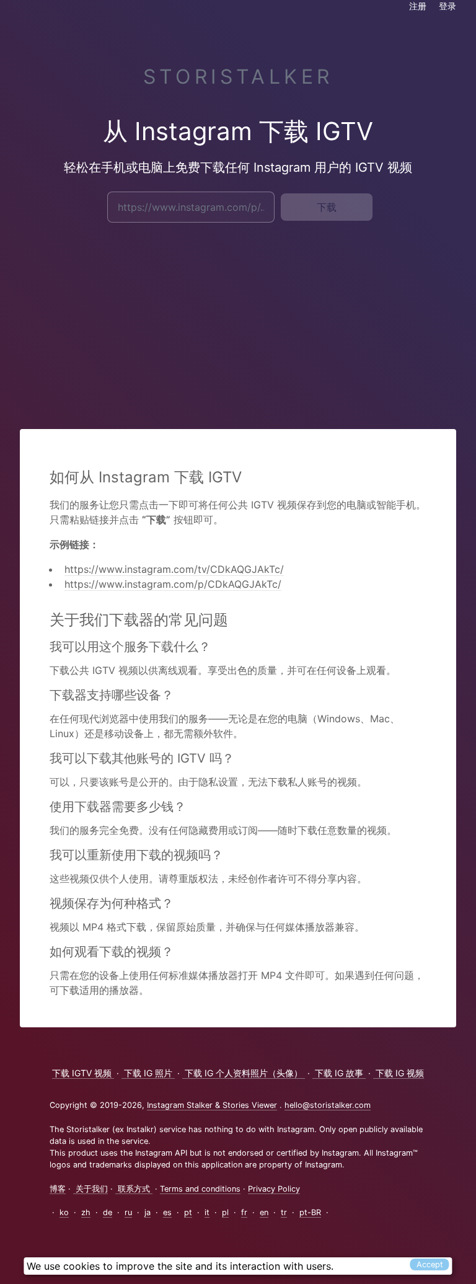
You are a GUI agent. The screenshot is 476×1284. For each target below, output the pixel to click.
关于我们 (90, 1188)
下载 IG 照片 (148, 1073)
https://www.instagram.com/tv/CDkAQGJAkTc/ (174, 569)
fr (244, 1212)
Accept (429, 1264)
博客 (58, 1188)
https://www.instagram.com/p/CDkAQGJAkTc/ (172, 584)
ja (147, 1212)
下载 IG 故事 (339, 1073)
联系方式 (133, 1188)
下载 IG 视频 (398, 1073)
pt (188, 1212)
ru (128, 1212)
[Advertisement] (238, 322)
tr (284, 1212)
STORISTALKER (238, 76)
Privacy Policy (274, 1188)
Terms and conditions (200, 1188)
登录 (447, 6)
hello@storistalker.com (327, 1105)
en (264, 1212)
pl (225, 1212)
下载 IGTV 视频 (83, 1073)
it (207, 1212)
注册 (417, 6)
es (167, 1212)
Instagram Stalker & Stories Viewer (212, 1105)
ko (64, 1212)
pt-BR (310, 1212)
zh (85, 1212)
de (107, 1212)
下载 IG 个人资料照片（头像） (243, 1073)
